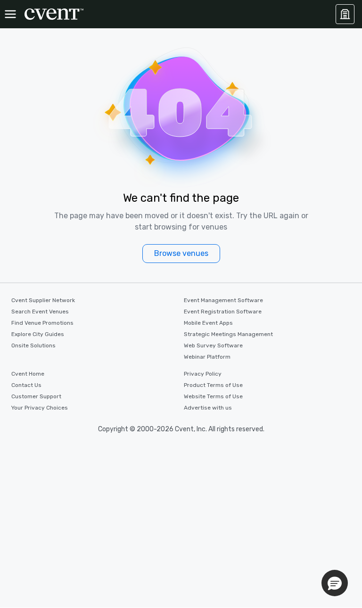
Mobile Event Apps (208, 323)
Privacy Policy (203, 373)
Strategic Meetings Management (228, 334)
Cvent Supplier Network (43, 300)
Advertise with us (208, 407)
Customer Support (36, 396)
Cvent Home (27, 373)
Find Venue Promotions (42, 323)
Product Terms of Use (213, 385)
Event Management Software (223, 300)
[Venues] (345, 14)
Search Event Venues (40, 311)
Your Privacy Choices (39, 407)
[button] (334, 583)
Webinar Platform (207, 356)
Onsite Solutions (33, 345)
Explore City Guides (37, 334)
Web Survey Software (213, 345)
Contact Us (26, 385)
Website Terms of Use (213, 396)
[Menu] (10, 14)
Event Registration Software (223, 311)
